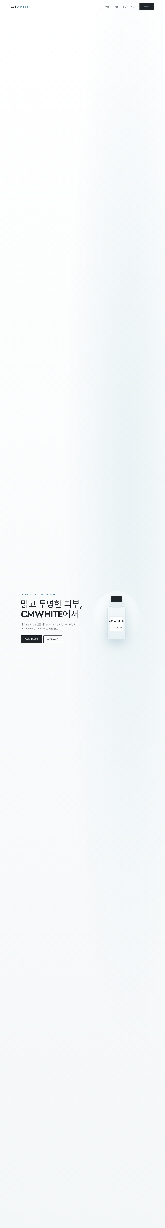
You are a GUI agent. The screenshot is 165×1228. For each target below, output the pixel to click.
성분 (124, 6)
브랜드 (108, 6)
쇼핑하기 (146, 6)
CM (20, 6)
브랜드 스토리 (52, 639)
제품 (116, 6)
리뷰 (132, 6)
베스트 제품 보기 (31, 639)
